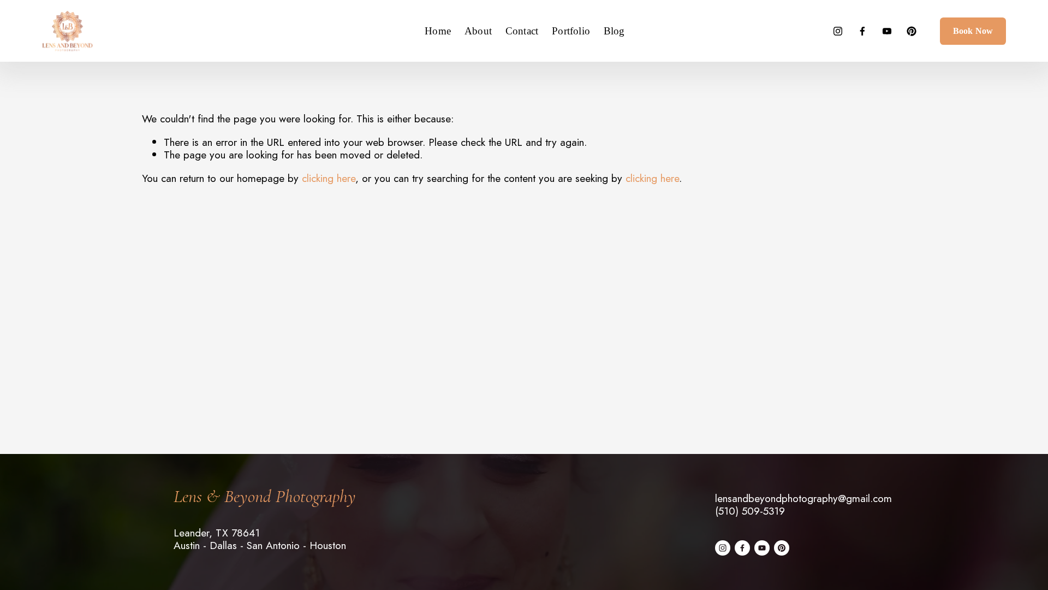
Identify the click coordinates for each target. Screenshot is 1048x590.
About (478, 31)
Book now (973, 31)
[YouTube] (887, 31)
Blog (614, 31)
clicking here (328, 178)
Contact (521, 31)
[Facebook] (862, 31)
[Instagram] (837, 31)
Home (438, 31)
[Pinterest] (911, 31)
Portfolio (571, 31)
